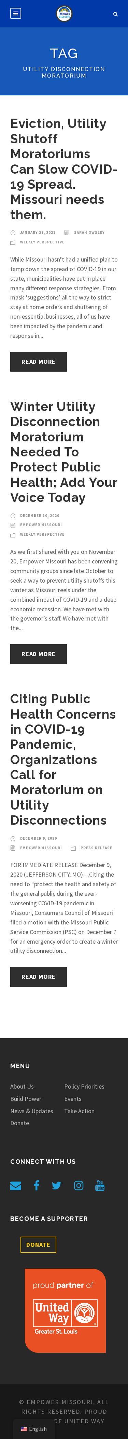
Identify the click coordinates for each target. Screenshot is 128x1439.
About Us (22, 1086)
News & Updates (31, 1111)
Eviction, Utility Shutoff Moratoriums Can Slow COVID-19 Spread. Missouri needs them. (64, 169)
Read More (39, 361)
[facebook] (36, 1185)
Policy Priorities (84, 1086)
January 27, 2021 (38, 232)
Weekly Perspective (42, 242)
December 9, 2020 (38, 838)
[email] (15, 1185)
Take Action (79, 1111)
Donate (19, 1123)
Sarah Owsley (89, 232)
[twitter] (57, 1185)
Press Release (96, 847)
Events (73, 1099)
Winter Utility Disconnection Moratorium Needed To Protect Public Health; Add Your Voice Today (63, 452)
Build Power (25, 1099)
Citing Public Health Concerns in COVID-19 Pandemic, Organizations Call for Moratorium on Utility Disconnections (63, 759)
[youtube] (99, 1185)
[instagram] (78, 1185)
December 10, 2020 (39, 515)
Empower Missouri (41, 524)
